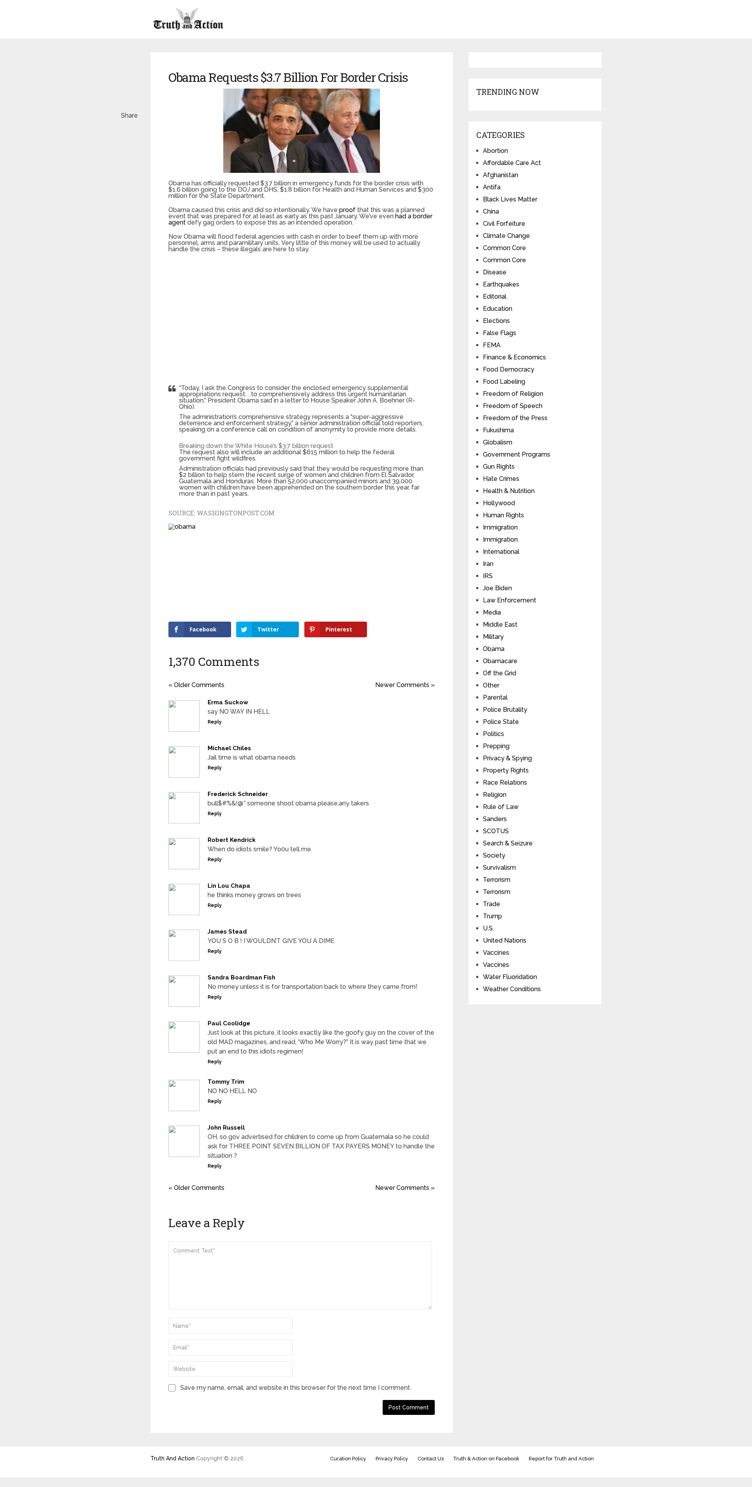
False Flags (499, 333)
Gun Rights (499, 466)
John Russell (226, 1127)
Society (494, 855)
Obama (493, 649)
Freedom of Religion (513, 393)
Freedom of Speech (512, 406)
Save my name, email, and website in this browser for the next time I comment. (295, 1387)
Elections (496, 321)
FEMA (492, 345)
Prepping (496, 746)
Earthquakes (501, 284)
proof (347, 210)
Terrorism (496, 879)
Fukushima (498, 430)
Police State (501, 721)
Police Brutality (505, 709)
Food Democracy (508, 369)
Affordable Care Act (512, 163)
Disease (494, 272)
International (501, 551)
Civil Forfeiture (504, 223)
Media (492, 612)
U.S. (488, 928)
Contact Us (431, 1459)
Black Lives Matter (510, 199)
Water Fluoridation (510, 977)
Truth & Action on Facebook (486, 1459)
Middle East (500, 624)
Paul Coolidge (229, 1023)
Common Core (504, 248)
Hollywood (499, 503)
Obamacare (500, 661)
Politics (493, 734)
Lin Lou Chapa (229, 885)
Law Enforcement (509, 600)
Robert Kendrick (232, 839)
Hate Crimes (501, 478)
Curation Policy (348, 1459)
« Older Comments (196, 685)
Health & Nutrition (509, 491)
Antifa (492, 187)
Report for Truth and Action (561, 1459)
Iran (488, 564)
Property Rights (506, 770)
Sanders (495, 819)
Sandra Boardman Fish (241, 977)
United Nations (504, 940)
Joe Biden (497, 588)
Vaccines (496, 952)
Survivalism (499, 867)
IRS (488, 576)
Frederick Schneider (238, 794)
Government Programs (516, 454)
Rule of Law (501, 807)
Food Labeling (504, 381)
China (491, 211)
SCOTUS (496, 831)
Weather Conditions (512, 989)
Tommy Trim (226, 1081)
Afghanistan (500, 175)
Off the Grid (499, 673)
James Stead (227, 931)
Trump (492, 916)
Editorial (494, 296)
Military (493, 636)
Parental (495, 697)
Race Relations (505, 782)
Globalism (497, 442)
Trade (491, 904)
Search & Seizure (508, 843)
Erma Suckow (228, 702)
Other (491, 685)
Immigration (500, 527)
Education (497, 308)
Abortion (495, 150)
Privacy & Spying (507, 758)
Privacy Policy (392, 1459)
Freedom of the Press (515, 418)
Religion (494, 794)
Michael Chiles (229, 748)
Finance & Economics (514, 357)
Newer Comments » (405, 685)
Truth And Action (172, 1458)
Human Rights (503, 515)
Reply (215, 722)
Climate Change (506, 235)
